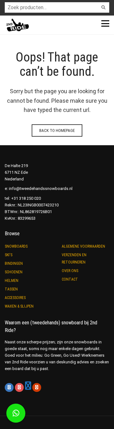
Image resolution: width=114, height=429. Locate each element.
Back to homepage (57, 130)
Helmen (11, 280)
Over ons (70, 271)
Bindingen (14, 263)
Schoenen (13, 272)
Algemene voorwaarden (83, 246)
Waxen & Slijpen (19, 306)
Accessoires (15, 298)
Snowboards (16, 246)
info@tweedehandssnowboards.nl (41, 188)
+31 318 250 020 (26, 198)
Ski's (8, 255)
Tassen (11, 289)
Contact (70, 279)
